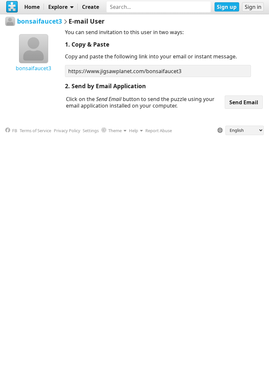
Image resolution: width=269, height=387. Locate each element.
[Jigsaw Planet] (12, 7)
